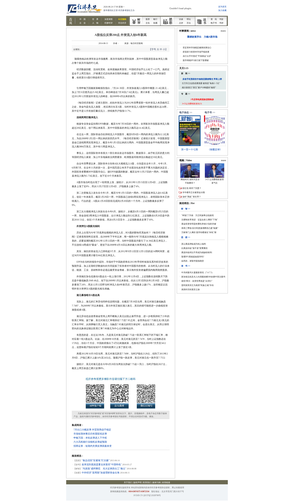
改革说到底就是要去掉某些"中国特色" (102, 464)
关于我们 (128, 482)
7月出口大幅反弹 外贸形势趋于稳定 (92, 429)
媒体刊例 (156, 482)
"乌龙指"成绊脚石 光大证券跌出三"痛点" (104, 468)
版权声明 (137, 482)
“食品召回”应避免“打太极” (96, 460)
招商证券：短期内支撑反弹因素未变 (93, 446)
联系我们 (147, 482)
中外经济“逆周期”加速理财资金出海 (101, 472)
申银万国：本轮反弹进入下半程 (90, 438)
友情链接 (166, 482)
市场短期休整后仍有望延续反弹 (90, 433)
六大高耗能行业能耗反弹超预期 (90, 442)
